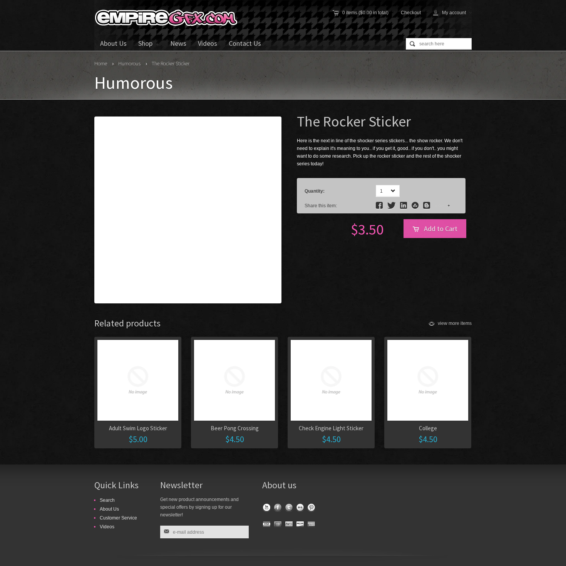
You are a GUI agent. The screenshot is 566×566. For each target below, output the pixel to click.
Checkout (411, 12)
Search (107, 500)
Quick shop (281, 403)
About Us (113, 43)
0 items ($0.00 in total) (365, 12)
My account (454, 12)
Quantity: (315, 191)
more (440, 205)
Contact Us (245, 43)
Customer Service (118, 518)
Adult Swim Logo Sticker (138, 428)
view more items (455, 323)
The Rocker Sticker (170, 63)
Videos (207, 43)
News (178, 43)
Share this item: (321, 205)
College (428, 428)
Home (100, 63)
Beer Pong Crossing (235, 428)
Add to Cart (440, 228)
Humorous (129, 63)
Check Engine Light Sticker (331, 428)
